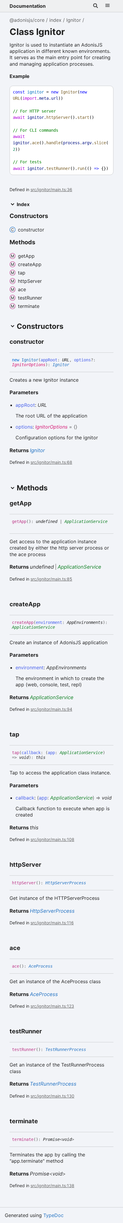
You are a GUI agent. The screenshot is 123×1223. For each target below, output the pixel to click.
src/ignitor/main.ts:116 (52, 922)
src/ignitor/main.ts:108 (52, 839)
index (55, 20)
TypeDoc (53, 1215)
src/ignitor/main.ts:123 (52, 1006)
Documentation (28, 6)
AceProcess (41, 966)
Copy (103, 92)
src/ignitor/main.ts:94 (51, 709)
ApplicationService (85, 521)
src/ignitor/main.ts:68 (51, 462)
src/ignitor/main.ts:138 (52, 1185)
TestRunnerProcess (65, 1049)
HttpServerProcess (65, 882)
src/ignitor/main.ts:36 (51, 189)
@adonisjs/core (27, 20)
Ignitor (73, 20)
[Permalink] (34, 76)
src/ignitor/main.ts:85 (51, 578)
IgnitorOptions (28, 364)
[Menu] (107, 6)
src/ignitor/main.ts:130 (52, 1095)
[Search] (96, 6)
